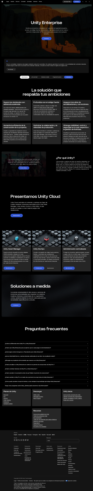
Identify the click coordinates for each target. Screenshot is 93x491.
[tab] (24, 77)
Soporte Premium (38, 425)
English (15, 434)
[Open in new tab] (24, 452)
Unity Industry (7, 400)
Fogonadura (36, 423)
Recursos (17, 1)
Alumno (6, 398)
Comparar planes (8, 403)
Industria (12, 1)
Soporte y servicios (38, 421)
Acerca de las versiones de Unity (71, 394)
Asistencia (35, 1)
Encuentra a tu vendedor (39, 426)
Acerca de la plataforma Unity (41, 414)
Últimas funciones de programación (72, 396)
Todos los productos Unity (40, 416)
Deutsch (20, 434)
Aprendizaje (29, 1)
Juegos (7, 1)
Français (29, 434)
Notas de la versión (68, 400)
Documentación (37, 417)
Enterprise (6, 402)
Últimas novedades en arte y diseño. (72, 398)
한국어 (53, 434)
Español (44, 434)
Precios (40, 1)
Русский (49, 434)
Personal (6, 394)
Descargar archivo (38, 396)
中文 (40, 434)
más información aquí (26, 487)
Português (35, 434)
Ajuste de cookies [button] (72, 480)
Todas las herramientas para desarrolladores (45, 419)
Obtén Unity (36, 394)
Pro (4, 396)
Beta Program (37, 398)
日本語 (24, 434)
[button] (67, 2)
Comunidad (23, 1)
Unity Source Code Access (46, 107)
